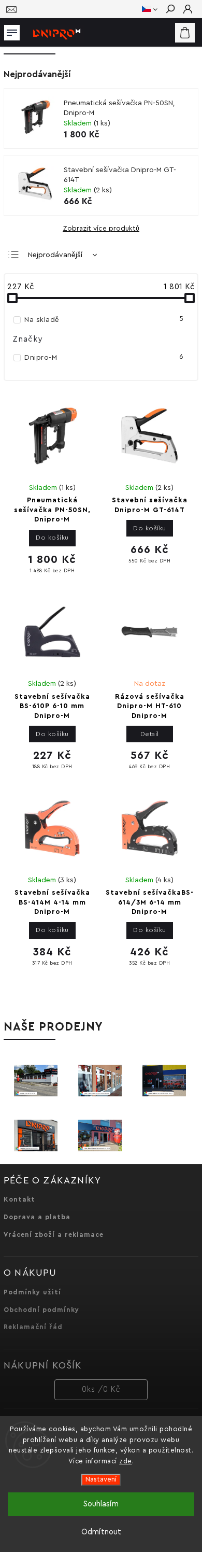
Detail (149, 734)
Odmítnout (101, 1532)
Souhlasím (101, 1504)
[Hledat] (170, 10)
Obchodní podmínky (41, 1310)
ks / (101, 1389)
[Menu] (12, 30)
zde (125, 1461)
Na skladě (103, 319)
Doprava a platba (37, 1217)
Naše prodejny (53, 1027)
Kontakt (19, 1199)
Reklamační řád (33, 1327)
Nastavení (101, 1479)
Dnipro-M (103, 357)
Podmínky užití (32, 1292)
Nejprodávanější (55, 255)
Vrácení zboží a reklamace (54, 1235)
